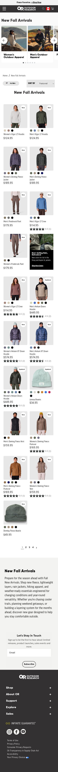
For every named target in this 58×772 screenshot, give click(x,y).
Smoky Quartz (5, 173)
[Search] (40, 8)
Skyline (31, 347)
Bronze (42, 392)
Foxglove (49, 392)
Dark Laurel (31, 130)
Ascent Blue (35, 130)
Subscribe (29, 664)
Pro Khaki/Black (31, 303)
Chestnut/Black (35, 347)
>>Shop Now (36, 3)
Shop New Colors (37, 266)
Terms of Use (12, 741)
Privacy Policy (13, 744)
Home (5, 76)
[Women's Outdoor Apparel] (14, 44)
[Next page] (36, 547)
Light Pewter (35, 392)
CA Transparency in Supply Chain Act (23, 751)
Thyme (8, 347)
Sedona (38, 303)
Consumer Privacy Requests (19, 747)
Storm (8, 218)
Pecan (8, 173)
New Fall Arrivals (18, 76)
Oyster (5, 130)
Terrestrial (8, 130)
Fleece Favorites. (24, 3)
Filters (12, 83)
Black (12, 130)
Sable (35, 173)
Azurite (46, 392)
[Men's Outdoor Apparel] (40, 44)
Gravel (5, 218)
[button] (52, 8)
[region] (29, 2)
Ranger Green (38, 392)
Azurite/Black (35, 303)
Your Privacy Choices (16, 757)
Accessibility (12, 754)
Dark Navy (42, 173)
